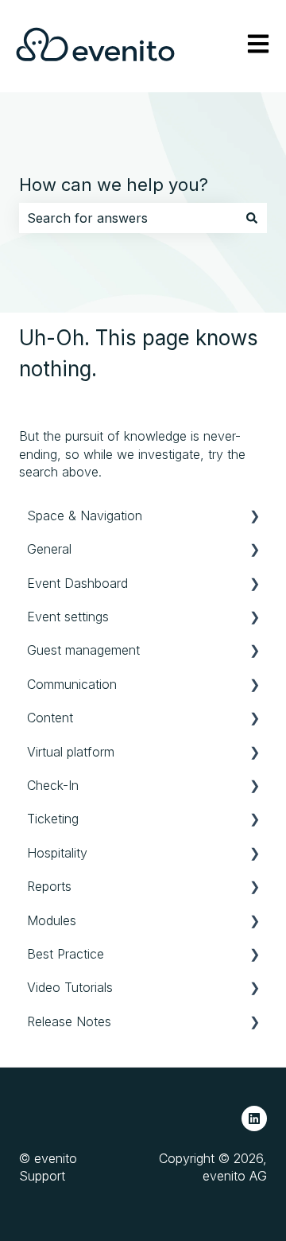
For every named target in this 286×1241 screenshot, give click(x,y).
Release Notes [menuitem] (69, 1021)
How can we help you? (113, 184)
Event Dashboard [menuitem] (77, 583)
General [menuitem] (49, 549)
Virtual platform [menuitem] (70, 752)
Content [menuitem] (50, 718)
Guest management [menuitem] (83, 650)
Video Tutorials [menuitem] (70, 987)
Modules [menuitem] (51, 920)
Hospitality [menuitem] (57, 853)
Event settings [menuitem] (68, 616)
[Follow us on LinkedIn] (254, 1118)
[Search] (252, 218)
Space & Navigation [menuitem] (84, 515)
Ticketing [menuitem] (53, 819)
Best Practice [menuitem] (65, 954)
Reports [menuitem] (49, 886)
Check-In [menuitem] (53, 785)
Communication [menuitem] (72, 684)
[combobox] (128, 218)
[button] (254, 516)
